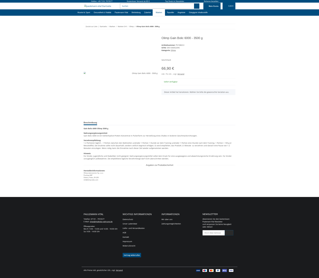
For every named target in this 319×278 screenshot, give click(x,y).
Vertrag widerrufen (132, 255)
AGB (124, 232)
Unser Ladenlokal (130, 224)
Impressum (127, 241)
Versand (180, 74)
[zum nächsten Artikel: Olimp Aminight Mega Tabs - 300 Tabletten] (232, 26)
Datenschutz (128, 219)
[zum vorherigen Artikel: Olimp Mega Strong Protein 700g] (227, 26)
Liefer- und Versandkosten (134, 228)
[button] (212, 6)
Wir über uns (166, 219)
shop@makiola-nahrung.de (101, 221)
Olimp (173, 50)
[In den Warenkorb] (86, 35)
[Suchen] (196, 6)
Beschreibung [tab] (90, 123)
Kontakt (126, 237)
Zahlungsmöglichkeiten (171, 224)
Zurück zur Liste (91, 26)
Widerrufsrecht (129, 246)
